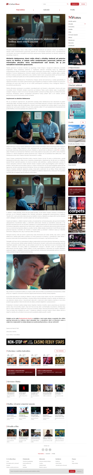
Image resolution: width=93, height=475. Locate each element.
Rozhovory (71, 40)
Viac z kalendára (60, 351)
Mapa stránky (75, 463)
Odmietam (79, 471)
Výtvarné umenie (73, 34)
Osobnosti (71, 45)
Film (69, 32)
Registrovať (74, 4)
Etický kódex (58, 463)
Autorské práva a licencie (61, 465)
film (58, 150)
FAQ (73, 461)
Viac (83, 122)
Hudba (70, 29)
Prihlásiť (83, 4)
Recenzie (71, 43)
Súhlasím (72, 471)
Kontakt (8, 465)
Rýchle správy (72, 21)
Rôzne (70, 37)
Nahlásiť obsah (42, 465)
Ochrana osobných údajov (45, 461)
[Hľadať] (67, 4)
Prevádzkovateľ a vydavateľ (12, 463)
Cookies (41, 463)
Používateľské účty (27, 463)
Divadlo (70, 24)
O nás (7, 461)
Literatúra (71, 26)
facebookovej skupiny (25, 318)
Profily (72, 10)
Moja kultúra (20, 10)
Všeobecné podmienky (28, 461)
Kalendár (47, 10)
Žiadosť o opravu (43, 467)
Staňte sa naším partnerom (12, 467)
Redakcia (58, 461)
